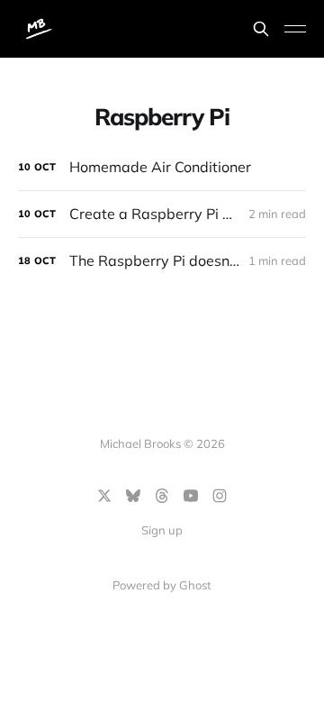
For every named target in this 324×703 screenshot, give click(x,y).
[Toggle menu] (295, 28)
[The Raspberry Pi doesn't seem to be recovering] (162, 261)
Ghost (195, 585)
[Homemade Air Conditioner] (162, 167)
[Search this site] (261, 28)
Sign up (162, 530)
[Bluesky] (133, 495)
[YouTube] (191, 495)
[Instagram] (219, 495)
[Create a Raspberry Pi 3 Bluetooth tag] (162, 214)
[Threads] (162, 495)
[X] (104, 495)
